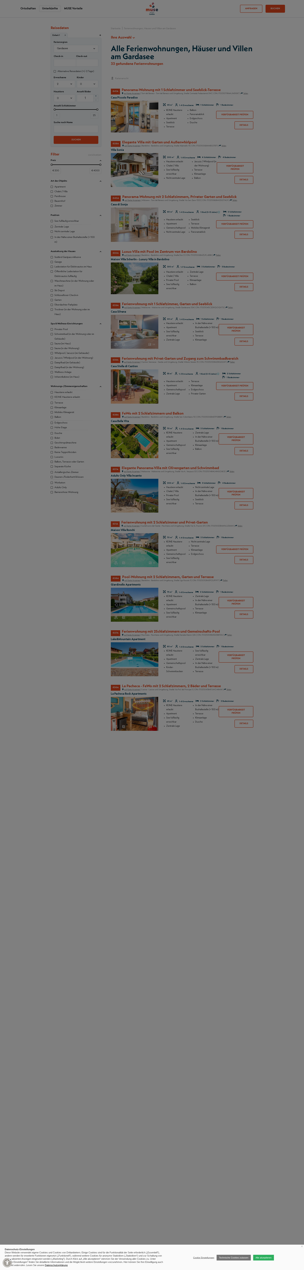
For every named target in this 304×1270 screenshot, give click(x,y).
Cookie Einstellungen (203, 1257)
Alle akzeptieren (264, 1257)
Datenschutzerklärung (56, 1265)
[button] (7, 1263)
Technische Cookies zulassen (233, 1257)
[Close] (10, 1259)
